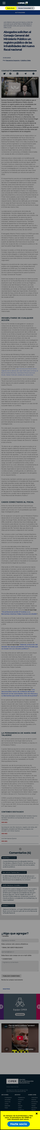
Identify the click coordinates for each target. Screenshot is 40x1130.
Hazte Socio (11, 8)
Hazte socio (18, 1124)
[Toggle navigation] (4, 3)
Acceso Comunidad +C (25, 8)
